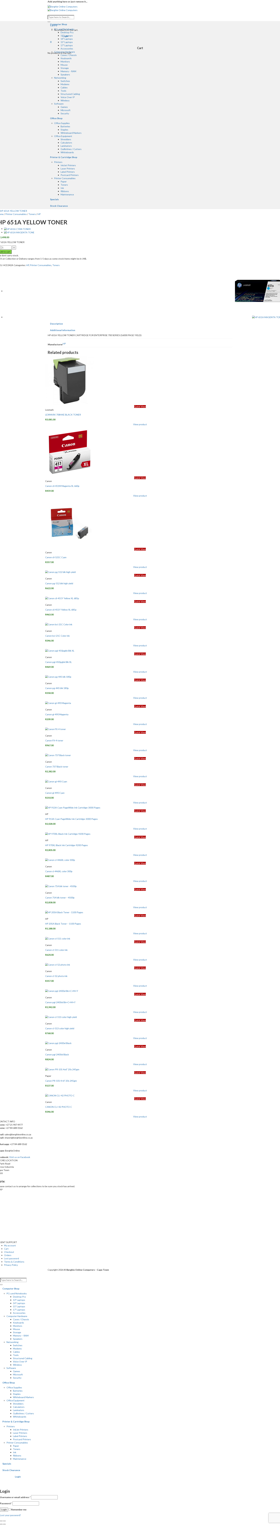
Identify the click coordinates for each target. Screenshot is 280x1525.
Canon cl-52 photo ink (56, 976)
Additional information (62, 330)
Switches (65, 81)
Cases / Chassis (69, 55)
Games (64, 107)
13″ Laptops (67, 35)
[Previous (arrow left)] (1, 1524)
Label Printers (68, 171)
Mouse (64, 64)
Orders (7, 1255)
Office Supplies (62, 123)
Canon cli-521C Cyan (55, 557)
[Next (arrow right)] (4, 1524)
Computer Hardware (64, 51)
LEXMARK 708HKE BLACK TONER (63, 414)
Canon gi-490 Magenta (56, 714)
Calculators (66, 142)
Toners (64, 184)
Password (6, 1503)
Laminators (66, 145)
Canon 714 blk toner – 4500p (60, 897)
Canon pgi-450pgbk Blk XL (58, 662)
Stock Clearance (59, 205)
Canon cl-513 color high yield (59, 1028)
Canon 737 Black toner (56, 766)
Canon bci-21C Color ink (57, 635)
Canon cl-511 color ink (56, 950)
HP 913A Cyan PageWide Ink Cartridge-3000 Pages (71, 819)
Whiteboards (67, 152)
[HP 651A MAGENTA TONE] (19, 232)
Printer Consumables (65, 178)
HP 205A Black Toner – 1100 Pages (63, 923)
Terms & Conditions (14, 1261)
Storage (65, 68)
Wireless (65, 100)
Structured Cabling (70, 94)
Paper (64, 181)
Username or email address (15, 1497)
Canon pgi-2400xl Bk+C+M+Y (60, 1002)
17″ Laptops (67, 45)
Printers (58, 162)
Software (59, 103)
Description (56, 323)
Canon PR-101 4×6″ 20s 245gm (61, 1080)
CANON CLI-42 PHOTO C (58, 1106)
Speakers (65, 74)
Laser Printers (68, 168)
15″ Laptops (67, 42)
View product (140, 424)
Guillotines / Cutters (71, 149)
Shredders (66, 139)
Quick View (140, 406)
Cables (64, 87)
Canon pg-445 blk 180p (57, 688)
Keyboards (66, 58)
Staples (64, 129)
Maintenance (67, 194)
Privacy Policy (11, 1265)
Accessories (67, 48)
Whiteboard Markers (71, 132)
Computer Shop (58, 24)
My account (10, 1245)
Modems (65, 84)
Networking (60, 77)
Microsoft (65, 110)
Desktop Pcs (67, 32)
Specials (54, 199)
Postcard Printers (70, 175)
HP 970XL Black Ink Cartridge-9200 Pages (66, 845)
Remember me (18, 1509)
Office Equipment (63, 136)
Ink (62, 188)
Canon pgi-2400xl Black (57, 1054)
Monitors (65, 61)
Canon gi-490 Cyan (54, 792)
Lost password (11, 1258)
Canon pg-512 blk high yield (59, 583)
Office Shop (56, 118)
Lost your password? (10, 1515)
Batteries (65, 126)
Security (65, 113)
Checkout (9, 1252)
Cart (6, 1248)
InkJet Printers (68, 165)
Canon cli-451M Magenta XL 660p (62, 486)
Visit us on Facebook (19, 1157)
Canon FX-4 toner (54, 740)
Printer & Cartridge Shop (63, 157)
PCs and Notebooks (64, 29)
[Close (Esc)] (1, 1520)
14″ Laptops (67, 38)
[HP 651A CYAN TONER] (17, 228)
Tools (63, 90)
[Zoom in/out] (4, 1520)
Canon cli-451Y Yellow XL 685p (60, 609)
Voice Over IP (68, 97)
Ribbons (65, 191)
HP (39, 214)
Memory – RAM (68, 71)
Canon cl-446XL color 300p (58, 871)
